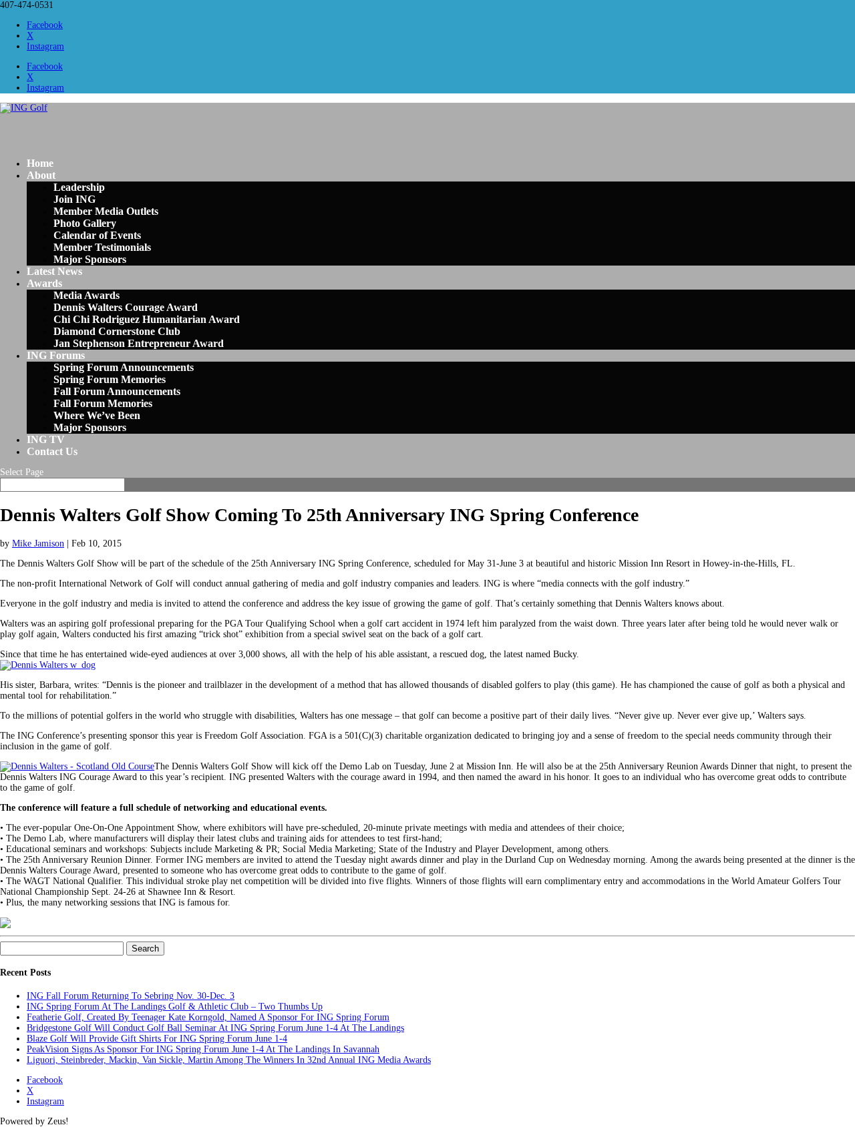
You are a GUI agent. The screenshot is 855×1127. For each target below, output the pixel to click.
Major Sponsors (89, 259)
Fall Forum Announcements (116, 391)
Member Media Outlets (105, 211)
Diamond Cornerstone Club (116, 331)
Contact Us (52, 451)
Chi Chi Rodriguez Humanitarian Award (146, 319)
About (41, 175)
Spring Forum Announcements (123, 367)
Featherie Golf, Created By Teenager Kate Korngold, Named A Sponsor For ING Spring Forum (208, 1017)
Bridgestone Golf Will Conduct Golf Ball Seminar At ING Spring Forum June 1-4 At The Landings (215, 1028)
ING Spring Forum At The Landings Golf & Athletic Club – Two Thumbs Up (175, 1007)
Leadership (79, 187)
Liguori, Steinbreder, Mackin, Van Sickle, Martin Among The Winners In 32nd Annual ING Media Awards (229, 1060)
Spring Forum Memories (109, 379)
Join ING (74, 199)
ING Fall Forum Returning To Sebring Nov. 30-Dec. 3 (130, 996)
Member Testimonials (102, 247)
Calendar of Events (97, 235)
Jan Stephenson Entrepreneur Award (138, 343)
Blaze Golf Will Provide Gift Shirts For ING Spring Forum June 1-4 (157, 1039)
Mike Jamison (38, 543)
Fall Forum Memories (102, 403)
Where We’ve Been (96, 415)
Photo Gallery (84, 223)
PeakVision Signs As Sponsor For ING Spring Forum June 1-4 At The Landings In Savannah (203, 1049)
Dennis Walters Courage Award (125, 307)
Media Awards (86, 295)
